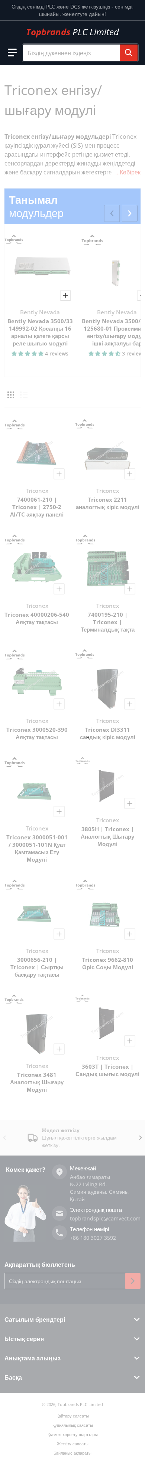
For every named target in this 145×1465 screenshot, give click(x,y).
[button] (12, 52)
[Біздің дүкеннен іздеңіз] (129, 53)
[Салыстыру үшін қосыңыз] (65, 295)
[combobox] (80, 53)
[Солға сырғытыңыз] (112, 213)
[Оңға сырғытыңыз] (130, 213)
